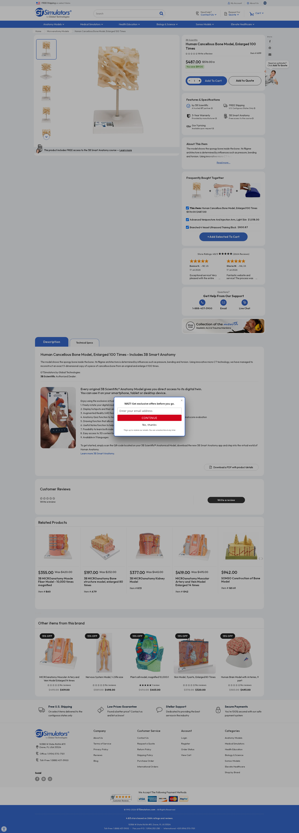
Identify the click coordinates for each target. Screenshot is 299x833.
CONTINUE (149, 418)
